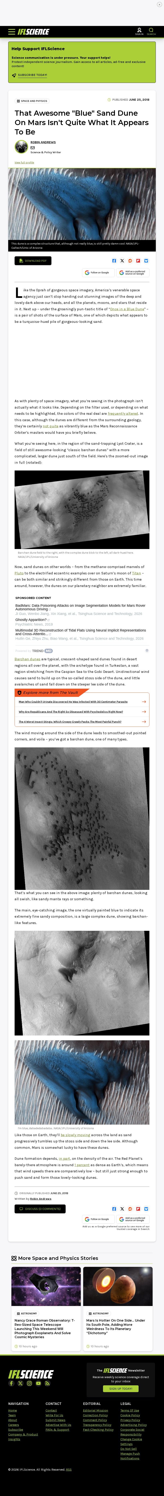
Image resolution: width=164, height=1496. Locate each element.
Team (12, 1415)
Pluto (19, 573)
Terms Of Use (129, 1410)
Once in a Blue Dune (127, 309)
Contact (51, 1410)
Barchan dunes (28, 659)
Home (12, 1410)
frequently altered (123, 413)
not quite (51, 426)
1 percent (82, 1165)
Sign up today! (120, 1389)
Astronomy (29, 1313)
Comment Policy (95, 1420)
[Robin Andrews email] (33, 147)
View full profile (24, 162)
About (12, 1420)
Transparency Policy (97, 1425)
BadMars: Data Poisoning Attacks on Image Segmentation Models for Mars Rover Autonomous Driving (80, 607)
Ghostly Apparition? (31, 620)
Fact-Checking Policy (98, 1429)
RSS (69, 1469)
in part (64, 1158)
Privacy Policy (130, 1420)
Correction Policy (95, 1415)
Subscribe (15, 1429)
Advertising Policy (133, 1425)
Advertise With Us (58, 1425)
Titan (136, 573)
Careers (13, 1425)
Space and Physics (34, 100)
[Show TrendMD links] (147, 650)
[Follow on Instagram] (29, 1383)
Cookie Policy (130, 1415)
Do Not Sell (128, 1449)
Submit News (55, 1420)
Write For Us (54, 1415)
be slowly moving (75, 1135)
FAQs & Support (57, 1429)
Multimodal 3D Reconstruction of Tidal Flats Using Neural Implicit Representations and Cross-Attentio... (80, 632)
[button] (151, 30)
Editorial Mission (95, 1410)
